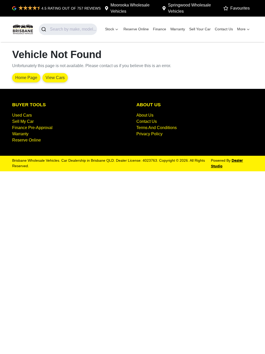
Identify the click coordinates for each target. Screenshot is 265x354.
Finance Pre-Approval (32, 127)
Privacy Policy (149, 134)
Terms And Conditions (156, 127)
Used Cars (22, 115)
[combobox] (68, 29)
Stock (109, 29)
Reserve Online (136, 29)
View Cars (55, 77)
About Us (144, 115)
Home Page (26, 77)
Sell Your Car (200, 29)
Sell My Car (23, 121)
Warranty (177, 29)
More (241, 29)
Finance (159, 29)
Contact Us (224, 29)
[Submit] (44, 29)
